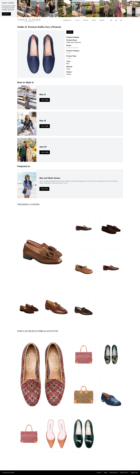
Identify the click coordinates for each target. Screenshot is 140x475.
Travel (86, 20)
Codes (101, 20)
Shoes (68, 53)
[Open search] (111, 20)
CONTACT (99, 472)
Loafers (68, 58)
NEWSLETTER (134, 472)
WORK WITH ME (114, 472)
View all (6, 14)
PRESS (105, 472)
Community (67, 20)
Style (77, 20)
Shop (94, 20)
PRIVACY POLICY (124, 472)
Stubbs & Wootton (72, 47)
